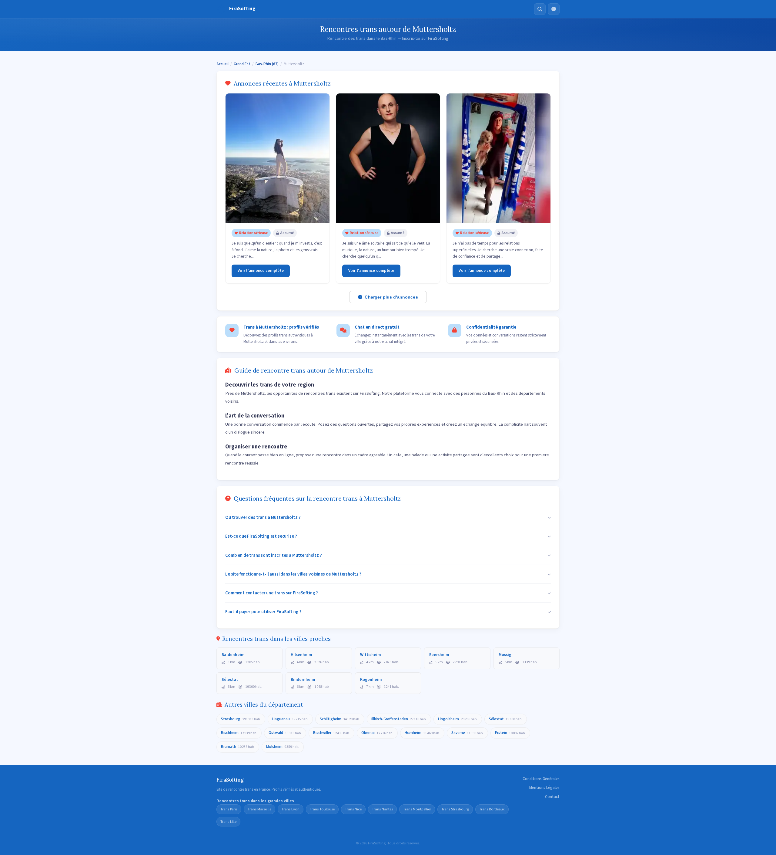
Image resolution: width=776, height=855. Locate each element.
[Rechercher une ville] (540, 9)
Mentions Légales (544, 787)
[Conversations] (554, 9)
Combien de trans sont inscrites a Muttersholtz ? (273, 555)
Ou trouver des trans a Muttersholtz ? (262, 517)
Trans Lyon (290, 809)
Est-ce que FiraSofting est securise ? (261, 536)
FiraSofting (242, 8)
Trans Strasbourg (455, 809)
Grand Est (242, 64)
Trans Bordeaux (492, 809)
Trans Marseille (259, 809)
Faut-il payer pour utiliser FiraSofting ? (263, 611)
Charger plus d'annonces (391, 297)
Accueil (222, 64)
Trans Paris (228, 809)
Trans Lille (228, 821)
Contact (552, 796)
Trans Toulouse (322, 809)
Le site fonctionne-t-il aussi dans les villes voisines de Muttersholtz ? (293, 574)
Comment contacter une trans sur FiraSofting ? (271, 593)
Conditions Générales (541, 779)
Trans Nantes (382, 809)
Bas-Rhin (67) (267, 64)
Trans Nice (353, 809)
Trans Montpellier (417, 809)
